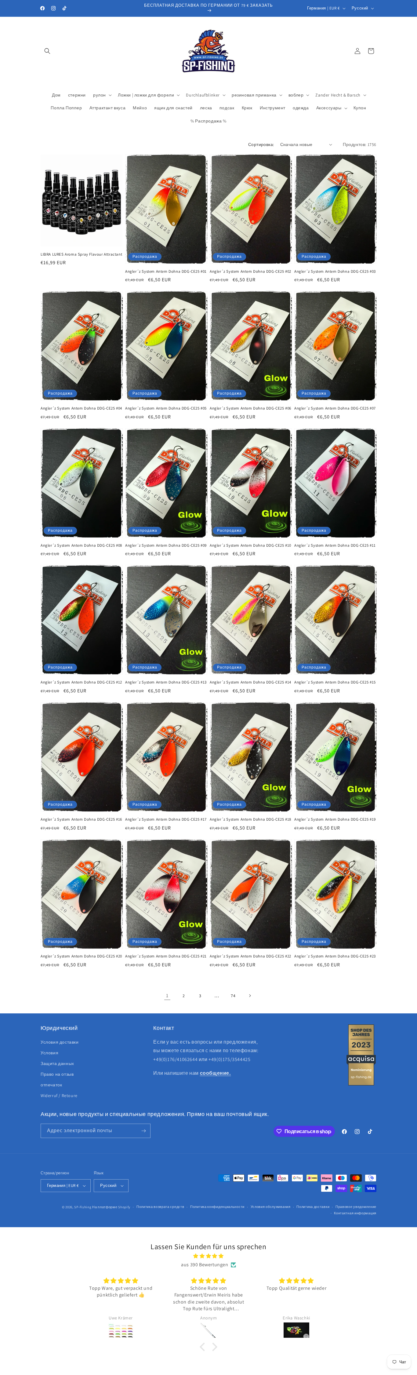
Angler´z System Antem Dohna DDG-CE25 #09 (166, 545)
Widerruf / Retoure (59, 1095)
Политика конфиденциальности (217, 1207)
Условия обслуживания (271, 1207)
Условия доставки (60, 1042)
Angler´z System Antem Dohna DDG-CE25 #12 (81, 682)
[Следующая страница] (249, 995)
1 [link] (167, 995)
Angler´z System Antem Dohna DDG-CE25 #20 (81, 956)
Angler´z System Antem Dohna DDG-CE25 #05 (166, 408)
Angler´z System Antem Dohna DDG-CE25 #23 (335, 956)
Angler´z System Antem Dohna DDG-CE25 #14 (250, 682)
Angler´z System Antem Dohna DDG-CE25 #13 (166, 682)
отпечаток (51, 1085)
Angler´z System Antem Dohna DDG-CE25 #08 (81, 545)
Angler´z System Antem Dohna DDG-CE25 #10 (250, 545)
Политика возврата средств (160, 1207)
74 (233, 995)
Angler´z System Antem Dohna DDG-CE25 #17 (166, 819)
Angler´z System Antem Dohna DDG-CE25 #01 (166, 271)
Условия (49, 1053)
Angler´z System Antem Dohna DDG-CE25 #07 (335, 408)
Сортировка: (261, 144)
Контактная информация (355, 1213)
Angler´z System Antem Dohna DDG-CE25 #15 (335, 682)
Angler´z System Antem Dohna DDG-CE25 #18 (250, 819)
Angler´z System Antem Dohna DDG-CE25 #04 (81, 408)
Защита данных (57, 1063)
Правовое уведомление (355, 1207)
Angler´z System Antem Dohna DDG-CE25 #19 (335, 819)
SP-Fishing (82, 1207)
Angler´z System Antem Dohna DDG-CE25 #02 (250, 271)
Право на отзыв (57, 1074)
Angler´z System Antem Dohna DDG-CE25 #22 (250, 956)
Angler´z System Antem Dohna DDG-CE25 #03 (335, 271)
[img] (208, 1256)
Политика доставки (312, 1207)
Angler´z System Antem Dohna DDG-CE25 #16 (81, 819)
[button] (47, 51)
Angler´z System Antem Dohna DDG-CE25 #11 (335, 545)
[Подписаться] (143, 1131)
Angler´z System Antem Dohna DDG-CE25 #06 (250, 408)
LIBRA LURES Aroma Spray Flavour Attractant (81, 254)
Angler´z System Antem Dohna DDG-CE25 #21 (166, 956)
